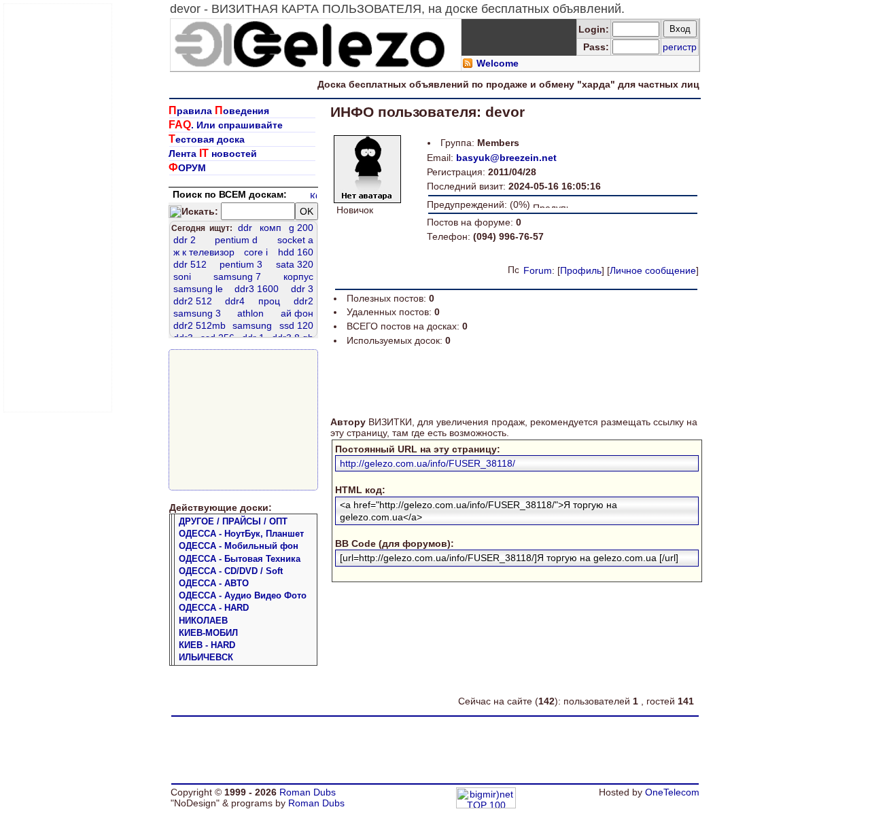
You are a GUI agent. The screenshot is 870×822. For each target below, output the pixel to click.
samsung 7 (237, 276)
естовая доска (207, 139)
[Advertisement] (58, 208)
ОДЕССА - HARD (214, 608)
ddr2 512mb (199, 325)
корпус (298, 276)
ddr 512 (190, 264)
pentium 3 (241, 264)
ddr (245, 227)
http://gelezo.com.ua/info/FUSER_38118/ (427, 463)
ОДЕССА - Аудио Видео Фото (243, 595)
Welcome (497, 63)
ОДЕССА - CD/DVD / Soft (231, 571)
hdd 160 (295, 252)
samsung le (198, 288)
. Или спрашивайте (226, 125)
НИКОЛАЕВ (203, 620)
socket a (295, 239)
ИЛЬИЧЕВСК (206, 657)
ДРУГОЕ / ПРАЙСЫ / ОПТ (233, 521)
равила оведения (219, 110)
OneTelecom (672, 792)
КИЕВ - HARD (207, 645)
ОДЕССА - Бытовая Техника (239, 559)
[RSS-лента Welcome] (468, 65)
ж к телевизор (203, 252)
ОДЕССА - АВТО (214, 583)
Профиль (581, 270)
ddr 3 (302, 288)
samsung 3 (197, 313)
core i (256, 252)
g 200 (301, 227)
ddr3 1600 (256, 288)
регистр (680, 46)
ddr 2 (184, 239)
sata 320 (294, 264)
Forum (537, 270)
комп (270, 227)
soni (182, 276)
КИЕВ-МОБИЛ (208, 633)
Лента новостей (213, 153)
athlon (250, 313)
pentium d (236, 239)
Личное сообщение (653, 270)
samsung (252, 325)
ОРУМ (187, 167)
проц (269, 301)
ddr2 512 (192, 301)
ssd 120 (296, 325)
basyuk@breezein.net (506, 157)
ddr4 (235, 301)
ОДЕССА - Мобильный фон (238, 546)
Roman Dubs (307, 792)
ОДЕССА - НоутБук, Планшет (241, 534)
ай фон (297, 313)
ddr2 (303, 301)
